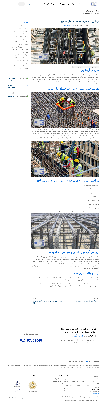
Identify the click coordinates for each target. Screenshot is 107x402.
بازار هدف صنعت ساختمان (21, 31)
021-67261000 (12, 4)
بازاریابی (26, 33)
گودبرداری (65, 129)
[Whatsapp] (18, 397)
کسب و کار (25, 52)
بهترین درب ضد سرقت (12, 78)
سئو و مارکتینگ (24, 44)
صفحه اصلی (96, 13)
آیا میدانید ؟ (25, 25)
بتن (26, 63)
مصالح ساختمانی (24, 60)
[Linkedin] (14, 397)
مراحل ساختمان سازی (87, 13)
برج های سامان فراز (12, 97)
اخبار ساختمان (24, 28)
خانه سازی (25, 39)
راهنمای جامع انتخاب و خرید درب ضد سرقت (11, 88)
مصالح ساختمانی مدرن (22, 65)
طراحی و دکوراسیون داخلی (21, 49)
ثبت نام (22, 3)
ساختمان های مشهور (23, 41)
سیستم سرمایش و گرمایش (21, 47)
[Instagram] (23, 397)
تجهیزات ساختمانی (23, 36)
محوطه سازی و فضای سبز (21, 55)
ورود (29, 4)
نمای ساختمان (24, 68)
